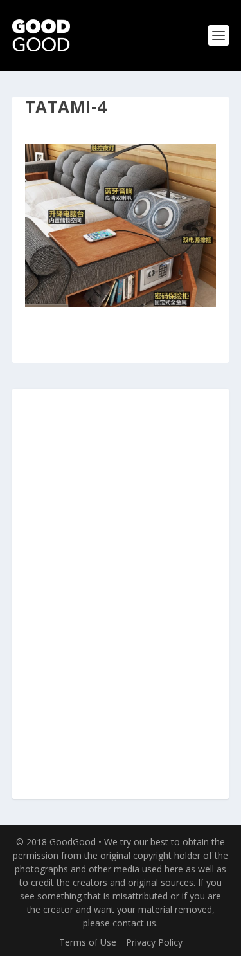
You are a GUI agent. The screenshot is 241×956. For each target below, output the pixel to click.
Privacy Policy (154, 942)
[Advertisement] (120, 594)
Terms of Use (87, 942)
